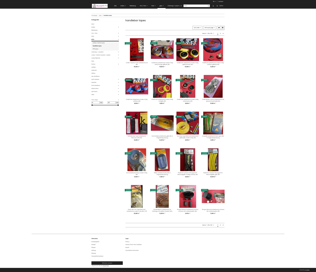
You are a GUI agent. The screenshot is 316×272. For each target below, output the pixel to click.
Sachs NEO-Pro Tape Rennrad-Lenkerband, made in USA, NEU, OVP (137, 210)
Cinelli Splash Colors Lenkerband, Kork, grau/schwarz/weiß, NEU (213, 100)
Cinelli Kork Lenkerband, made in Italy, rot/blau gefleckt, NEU (213, 63)
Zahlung (93, 250)
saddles (93, 67)
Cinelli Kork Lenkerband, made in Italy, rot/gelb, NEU (162, 100)
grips (92, 39)
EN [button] (213, 1)
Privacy (127, 241)
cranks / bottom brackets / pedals (100, 55)
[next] (223, 33)
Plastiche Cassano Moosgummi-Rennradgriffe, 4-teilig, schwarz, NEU (188, 173)
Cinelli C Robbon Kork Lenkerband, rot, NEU (137, 63)
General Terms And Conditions (133, 244)
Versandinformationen (97, 256)
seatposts (94, 70)
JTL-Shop (307, 270)
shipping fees (106, 265)
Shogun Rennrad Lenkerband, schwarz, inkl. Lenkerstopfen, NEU (213, 210)
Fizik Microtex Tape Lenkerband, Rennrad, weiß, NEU (137, 137)
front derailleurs (95, 85)
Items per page (209, 27)
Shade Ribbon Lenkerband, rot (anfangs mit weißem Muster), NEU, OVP (162, 210)
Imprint (127, 247)
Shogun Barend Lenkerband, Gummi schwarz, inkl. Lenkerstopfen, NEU (187, 210)
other (92, 94)
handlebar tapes (97, 46)
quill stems (94, 91)
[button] (213, 6)
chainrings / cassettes (97, 52)
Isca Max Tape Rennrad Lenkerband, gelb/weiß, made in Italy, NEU (187, 137)
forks (92, 36)
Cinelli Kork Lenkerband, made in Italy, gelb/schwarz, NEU (188, 63)
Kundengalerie (95, 241)
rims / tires (94, 33)
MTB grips (95, 49)
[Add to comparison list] (145, 41)
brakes (93, 27)
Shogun (93, 247)
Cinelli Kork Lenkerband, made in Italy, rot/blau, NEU (137, 100)
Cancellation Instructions (132, 250)
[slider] (118, 105)
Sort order (197, 27)
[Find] (208, 5)
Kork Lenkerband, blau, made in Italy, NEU (136, 173)
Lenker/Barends (95, 58)
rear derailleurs (95, 76)
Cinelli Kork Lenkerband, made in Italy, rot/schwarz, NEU (188, 100)
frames (93, 64)
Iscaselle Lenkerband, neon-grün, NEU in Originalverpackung (213, 137)
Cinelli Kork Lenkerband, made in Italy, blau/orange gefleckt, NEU (162, 63)
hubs (92, 61)
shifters (93, 73)
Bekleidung (94, 30)
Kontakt (93, 244)
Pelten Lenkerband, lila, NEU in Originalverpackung (162, 173)
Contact (220, 1)
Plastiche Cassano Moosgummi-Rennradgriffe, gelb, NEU (213, 173)
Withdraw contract (107, 263)
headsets (93, 82)
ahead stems (94, 88)
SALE (92, 24)
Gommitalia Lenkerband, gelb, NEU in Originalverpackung (162, 137)
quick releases (95, 79)
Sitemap (93, 253)
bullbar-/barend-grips (99, 42)
